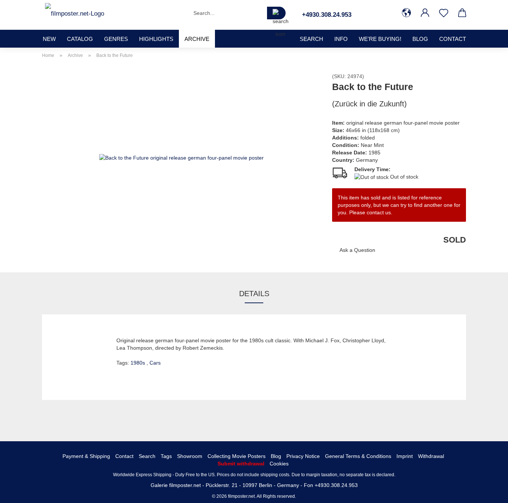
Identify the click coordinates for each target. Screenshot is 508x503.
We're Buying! (380, 39)
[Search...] (276, 13)
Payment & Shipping (86, 456)
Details (254, 293)
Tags (166, 456)
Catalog (80, 39)
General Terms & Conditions (358, 456)
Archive (196, 39)
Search (147, 456)
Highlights (156, 39)
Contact (452, 39)
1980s (139, 363)
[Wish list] (443, 13)
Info (341, 39)
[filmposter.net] (74, 13)
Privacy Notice (303, 456)
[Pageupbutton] (487, 492)
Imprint (404, 456)
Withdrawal (431, 456)
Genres (116, 39)
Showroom (189, 456)
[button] (406, 13)
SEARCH (311, 39)
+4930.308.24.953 (326, 14)
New (49, 39)
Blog (420, 39)
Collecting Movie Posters (237, 456)
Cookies (279, 464)
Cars (155, 363)
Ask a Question (357, 250)
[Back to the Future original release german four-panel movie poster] (181, 157)
